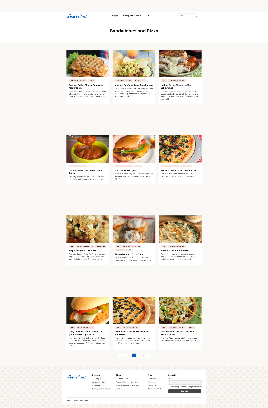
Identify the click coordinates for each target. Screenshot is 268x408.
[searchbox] (186, 15)
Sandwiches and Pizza (78, 80)
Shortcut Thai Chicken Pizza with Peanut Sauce (177, 333)
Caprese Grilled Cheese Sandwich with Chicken (86, 86)
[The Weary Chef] (76, 15)
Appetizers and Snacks (131, 246)
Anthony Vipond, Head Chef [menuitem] (127, 382)
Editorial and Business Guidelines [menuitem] (129, 385)
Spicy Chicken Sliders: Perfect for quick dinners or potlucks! (86, 333)
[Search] (196, 15)
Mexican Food (140, 80)
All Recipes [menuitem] (96, 379)
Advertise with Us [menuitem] (155, 389)
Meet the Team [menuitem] (122, 379)
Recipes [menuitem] (115, 16)
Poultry (91, 80)
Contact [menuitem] (119, 389)
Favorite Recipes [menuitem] (99, 382)
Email (170, 379)
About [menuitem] (146, 16)
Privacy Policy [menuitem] (72, 401)
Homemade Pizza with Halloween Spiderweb (131, 333)
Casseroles (100, 246)
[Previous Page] (120, 355)
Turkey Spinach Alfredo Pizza (175, 250)
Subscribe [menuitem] (152, 379)
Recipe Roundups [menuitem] (99, 385)
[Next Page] (148, 355)
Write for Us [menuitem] (152, 385)
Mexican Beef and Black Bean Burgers (134, 85)
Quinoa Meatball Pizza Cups (129, 254)
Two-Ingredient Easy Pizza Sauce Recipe (85, 171)
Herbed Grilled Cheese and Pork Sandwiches (177, 86)
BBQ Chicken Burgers (125, 170)
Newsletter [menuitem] (84, 401)
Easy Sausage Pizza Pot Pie (82, 250)
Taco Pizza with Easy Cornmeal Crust (179, 170)
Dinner (164, 80)
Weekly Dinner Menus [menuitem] (132, 16)
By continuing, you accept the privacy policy (185, 387)
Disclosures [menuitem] (152, 382)
